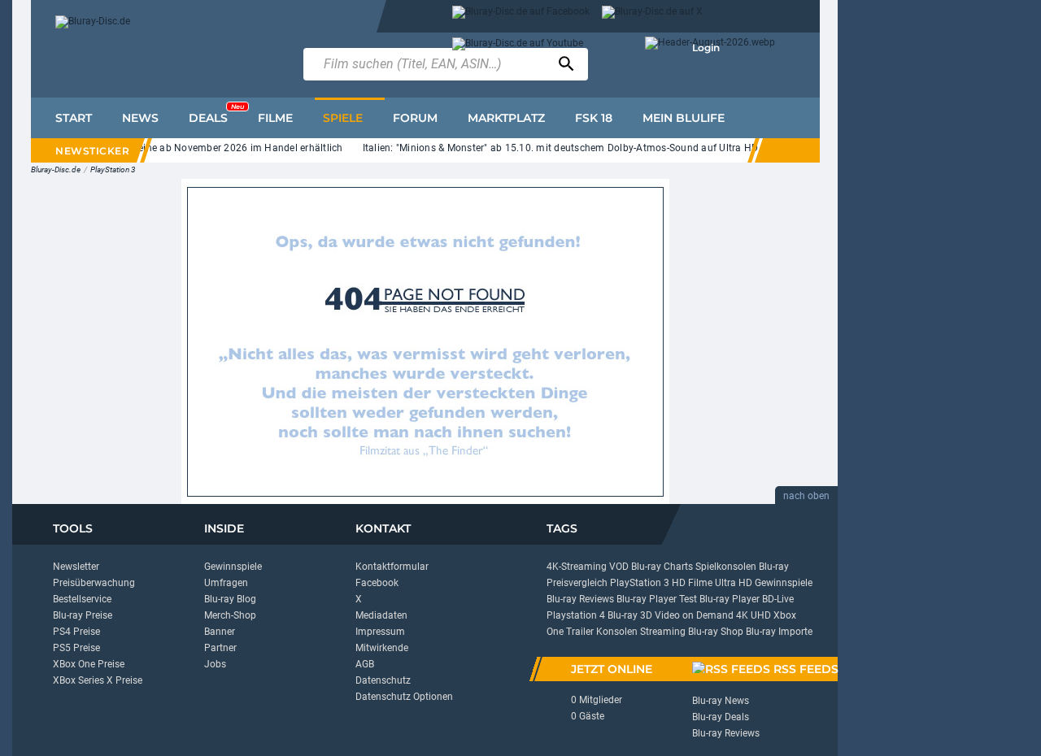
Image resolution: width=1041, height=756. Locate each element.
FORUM (415, 118)
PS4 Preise (76, 631)
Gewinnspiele (233, 566)
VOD (619, 566)
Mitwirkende (381, 648)
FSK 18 (593, 118)
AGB (364, 664)
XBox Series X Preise (97, 680)
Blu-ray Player (729, 599)
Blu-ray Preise (82, 615)
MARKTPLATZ (506, 118)
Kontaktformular (392, 566)
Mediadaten (381, 615)
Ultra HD (733, 583)
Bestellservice (82, 599)
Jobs (215, 664)
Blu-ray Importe (779, 631)
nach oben (806, 496)
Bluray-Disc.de (56, 169)
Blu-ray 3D (630, 615)
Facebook (377, 583)
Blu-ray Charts (662, 566)
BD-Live (778, 599)
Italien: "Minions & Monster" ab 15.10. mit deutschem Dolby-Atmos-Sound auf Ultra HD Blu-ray (570, 148)
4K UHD (753, 615)
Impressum (380, 631)
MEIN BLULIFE (683, 118)
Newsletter (76, 566)
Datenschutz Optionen (404, 696)
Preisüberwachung (94, 583)
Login (706, 47)
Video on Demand (694, 615)
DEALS (216, 113)
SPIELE (343, 118)
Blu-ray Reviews (580, 599)
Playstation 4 (576, 615)
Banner (219, 631)
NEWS (140, 118)
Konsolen (617, 631)
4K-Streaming (577, 566)
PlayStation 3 (113, 169)
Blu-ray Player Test (656, 599)
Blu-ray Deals (720, 717)
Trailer (580, 631)
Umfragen (226, 583)
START (73, 118)
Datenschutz (383, 680)
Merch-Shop (230, 615)
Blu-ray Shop (715, 631)
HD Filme (692, 583)
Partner (220, 648)
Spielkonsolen (725, 566)
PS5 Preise (76, 648)
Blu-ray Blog (230, 599)
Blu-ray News (720, 700)
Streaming (663, 631)
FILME (275, 118)
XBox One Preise (88, 664)
